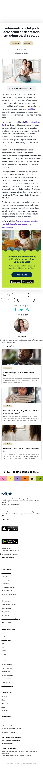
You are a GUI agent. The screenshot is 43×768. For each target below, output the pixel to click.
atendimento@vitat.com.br (10, 554)
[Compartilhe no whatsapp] (28, 309)
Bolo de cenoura (7, 668)
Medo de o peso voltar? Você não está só (21, 449)
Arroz (3, 633)
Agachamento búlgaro (9, 605)
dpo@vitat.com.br (7, 743)
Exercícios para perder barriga (11, 619)
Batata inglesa (6, 640)
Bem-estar (15, 43)
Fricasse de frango (7, 686)
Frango (4, 654)
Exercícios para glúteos (9, 622)
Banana (4, 650)
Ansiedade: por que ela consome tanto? (18, 373)
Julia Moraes (21, 49)
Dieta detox (5, 583)
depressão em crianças (21, 295)
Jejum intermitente (7, 591)
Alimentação (6, 569)
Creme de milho (6, 672)
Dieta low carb (6, 573)
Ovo (3, 643)
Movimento (6, 601)
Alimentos (5, 696)
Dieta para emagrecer (8, 587)
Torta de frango (6, 682)
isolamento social (8, 300)
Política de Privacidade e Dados (11, 729)
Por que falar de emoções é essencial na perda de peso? (20, 411)
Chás (3, 700)
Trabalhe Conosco (8, 557)
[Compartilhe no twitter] (21, 309)
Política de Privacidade (8, 732)
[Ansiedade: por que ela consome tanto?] (21, 364)
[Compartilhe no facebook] (15, 309)
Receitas (5, 661)
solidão (31, 109)
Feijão (3, 636)
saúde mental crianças (26, 300)
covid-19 (5, 295)
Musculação (5, 615)
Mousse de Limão (7, 664)
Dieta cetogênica (7, 580)
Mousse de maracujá (8, 675)
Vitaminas (5, 710)
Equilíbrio (28, 43)
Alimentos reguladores (9, 594)
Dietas (3, 707)
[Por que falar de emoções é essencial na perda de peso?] (21, 402)
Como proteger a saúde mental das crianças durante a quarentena (20, 224)
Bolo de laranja (6, 679)
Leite (3, 647)
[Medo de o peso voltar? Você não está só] (21, 440)
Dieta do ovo (5, 576)
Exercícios (5, 703)
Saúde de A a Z (7, 693)
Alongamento (6, 612)
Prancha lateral (6, 608)
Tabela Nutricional (8, 629)
